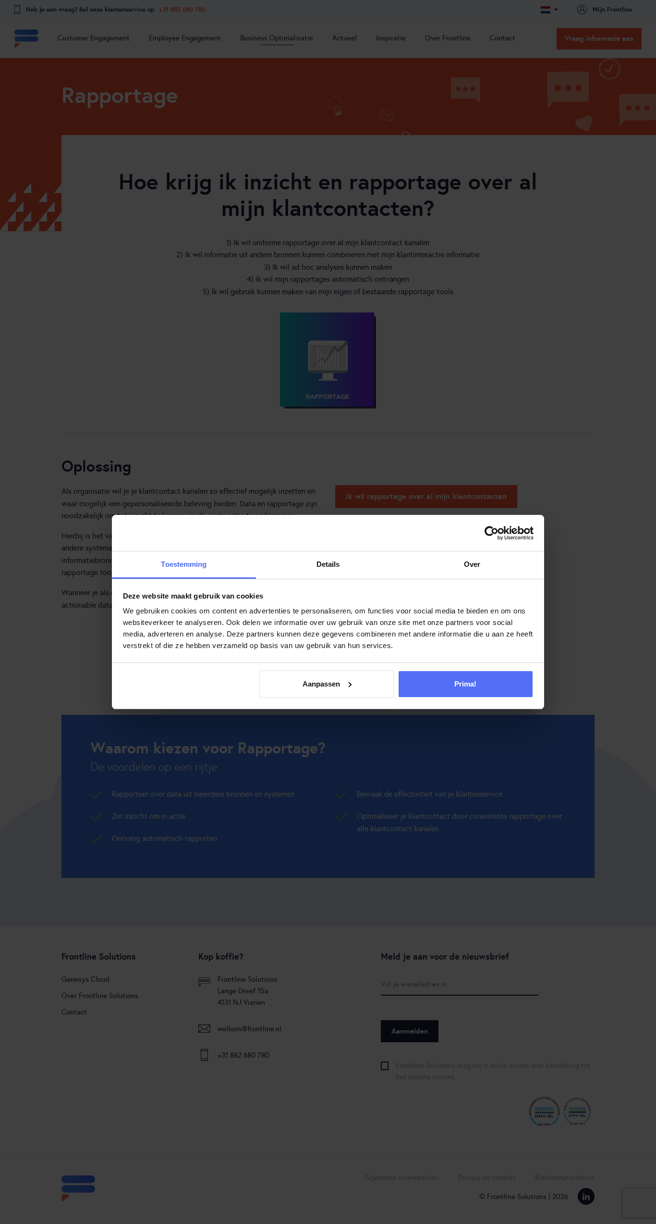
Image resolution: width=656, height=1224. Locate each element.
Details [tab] (328, 564)
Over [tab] (472, 564)
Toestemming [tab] (184, 564)
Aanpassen (321, 684)
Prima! (465, 684)
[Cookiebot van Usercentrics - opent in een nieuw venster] (491, 533)
